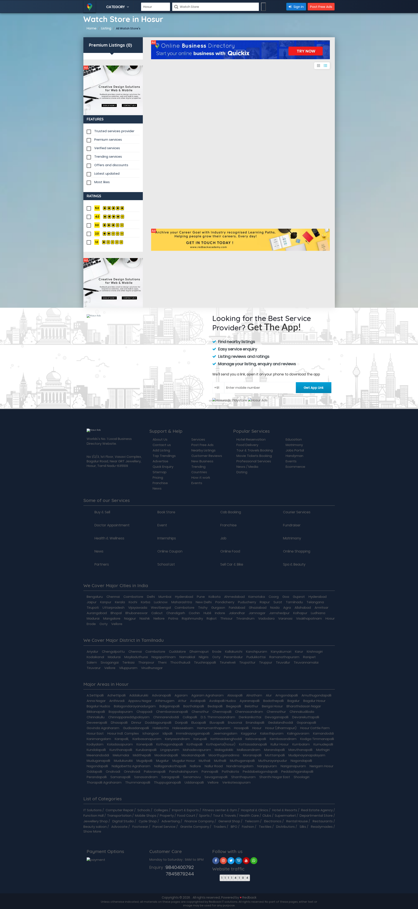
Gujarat (299, 596)
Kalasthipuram (271, 733)
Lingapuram (169, 749)
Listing (106, 28)
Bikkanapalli (96, 711)
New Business (202, 461)
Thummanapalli (137, 782)
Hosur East (95, 733)
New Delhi (204, 602)
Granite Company (194, 826)
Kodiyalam (95, 744)
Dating (241, 472)
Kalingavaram (298, 733)
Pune (201, 596)
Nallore (195, 766)
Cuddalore (177, 651)
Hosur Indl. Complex (123, 733)
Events (196, 483)
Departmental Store (316, 815)
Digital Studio (123, 821)
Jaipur (91, 602)
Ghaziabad (257, 607)
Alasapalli (235, 695)
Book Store (166, 512)
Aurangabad (97, 613)
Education (294, 439)
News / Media (247, 466)
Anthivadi (117, 700)
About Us (160, 439)
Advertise (160, 461)
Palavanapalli (154, 771)
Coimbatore (133, 596)
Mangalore (111, 618)
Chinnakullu (95, 717)
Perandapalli (97, 777)
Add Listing (161, 450)
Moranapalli (252, 755)
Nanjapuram (267, 766)
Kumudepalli (323, 744)
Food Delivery (247, 445)
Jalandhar (237, 613)
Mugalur (162, 760)
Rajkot (212, 618)
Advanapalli (161, 695)
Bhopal (116, 613)
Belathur (251, 706)
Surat (277, 602)
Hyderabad (184, 596)
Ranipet (309, 657)
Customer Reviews (206, 455)
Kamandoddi (323, 733)
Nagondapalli (301, 760)
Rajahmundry (192, 618)
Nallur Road (214, 766)
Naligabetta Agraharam (131, 766)
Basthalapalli (193, 706)
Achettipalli (116, 695)
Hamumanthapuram (213, 728)
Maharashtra (181, 602)
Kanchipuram (256, 651)
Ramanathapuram (284, 657)
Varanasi (285, 618)
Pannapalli (210, 771)
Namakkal (187, 657)
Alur (269, 695)
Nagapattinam (164, 657)
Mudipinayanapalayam (306, 755)
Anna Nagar (96, 700)
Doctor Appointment (112, 525)
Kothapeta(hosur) (220, 744)
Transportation (119, 815)
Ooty (103, 624)
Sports (204, 815)
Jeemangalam (225, 733)
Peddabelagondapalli (260, 771)
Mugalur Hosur (183, 760)
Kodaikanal (95, 657)
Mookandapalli (166, 755)
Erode (91, 624)
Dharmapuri (199, 651)
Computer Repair (119, 810)
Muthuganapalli (242, 760)
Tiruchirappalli (205, 662)
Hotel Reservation (251, 439)
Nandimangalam (239, 766)
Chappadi (144, 711)
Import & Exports (185, 810)
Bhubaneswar (136, 613)
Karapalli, (122, 739)
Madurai (93, 618)
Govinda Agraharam (103, 728)
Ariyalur (92, 651)
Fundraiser (292, 525)
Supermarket (285, 815)
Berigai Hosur (272, 706)
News (157, 488)
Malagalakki (224, 749)
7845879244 (171, 874)
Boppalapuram (121, 711)
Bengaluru (95, 596)
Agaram (181, 695)
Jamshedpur (279, 613)
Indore (220, 613)
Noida (275, 607)
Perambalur (233, 657)
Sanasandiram (146, 777)
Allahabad (303, 607)
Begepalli (233, 706)
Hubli (207, 613)
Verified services (107, 148)
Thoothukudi (180, 662)
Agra (287, 607)
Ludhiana (318, 613)
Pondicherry (224, 602)
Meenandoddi (98, 755)
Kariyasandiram (177, 739)
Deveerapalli (97, 722)
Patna (173, 618)
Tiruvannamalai (306, 662)
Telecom (252, 821)
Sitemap (160, 472)
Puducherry (247, 602)
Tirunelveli (228, 662)
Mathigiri (323, 749)
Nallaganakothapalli (170, 766)
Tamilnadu (294, 602)
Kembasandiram (283, 739)
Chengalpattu (113, 651)
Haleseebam (182, 728)
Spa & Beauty (294, 564)
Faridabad (237, 607)
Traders (220, 826)
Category (116, 6)
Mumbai (164, 596)
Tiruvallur (283, 662)
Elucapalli (198, 722)
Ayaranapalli (250, 700)
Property (167, 815)
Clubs (266, 815)
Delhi (151, 596)
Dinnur (136, 722)
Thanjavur (146, 662)
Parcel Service (164, 826)
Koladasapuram (120, 744)
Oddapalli (94, 771)
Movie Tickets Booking (254, 455)
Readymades (322, 826)
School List (166, 564)
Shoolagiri (301, 777)
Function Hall (93, 815)
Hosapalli (241, 728)
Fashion (248, 826)
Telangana (315, 602)
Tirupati (93, 607)
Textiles (265, 826)
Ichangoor (151, 733)
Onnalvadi (132, 771)
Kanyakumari (281, 651)
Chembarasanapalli (172, 711)
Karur (299, 651)
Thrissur (226, 618)
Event (162, 525)
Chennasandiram (249, 711)
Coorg (274, 596)
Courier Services (296, 512)
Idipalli (167, 733)
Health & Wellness (109, 538)
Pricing (158, 477)
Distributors (285, 826)
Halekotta (161, 728)
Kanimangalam (99, 739)
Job (223, 538)
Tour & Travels (224, 815)
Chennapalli (221, 711)
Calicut (157, 613)
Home (91, 28)
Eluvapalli (217, 722)
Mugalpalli (144, 760)
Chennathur (276, 711)
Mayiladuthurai (136, 657)
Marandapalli (274, 749)
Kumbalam (301, 744)
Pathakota (230, 771)
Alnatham (254, 695)
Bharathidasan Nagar (304, 706)
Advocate (119, 826)
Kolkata (215, 596)
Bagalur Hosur (314, 700)
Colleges (161, 810)
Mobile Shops (145, 815)
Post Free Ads (321, 6)
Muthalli (220, 760)
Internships (166, 538)
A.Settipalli (95, 695)
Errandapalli (255, 722)
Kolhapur (300, 613)
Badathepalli (273, 700)
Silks (303, 826)
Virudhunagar (152, 668)
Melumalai (121, 755)
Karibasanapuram (147, 739)
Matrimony (294, 445)
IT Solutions (92, 810)
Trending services (108, 156)
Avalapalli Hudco (222, 700)
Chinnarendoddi (166, 717)
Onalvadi (113, 771)
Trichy (202, 607)
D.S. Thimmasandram (218, 717)
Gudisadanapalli (136, 728)
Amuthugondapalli (316, 695)
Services (198, 439)
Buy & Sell (102, 512)
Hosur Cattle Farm (315, 728)
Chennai (113, 596)
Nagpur (130, 618)
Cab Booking (230, 512)
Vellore (116, 624)
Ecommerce (295, 466)
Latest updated (107, 173)
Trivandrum (245, 618)
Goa (285, 596)
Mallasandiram (248, 749)
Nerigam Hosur (321, 766)
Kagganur (248, 733)
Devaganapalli (276, 717)
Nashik (145, 618)
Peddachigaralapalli (297, 771)
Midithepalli (142, 755)
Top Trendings (164, 455)
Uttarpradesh (114, 607)
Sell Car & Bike (231, 564)
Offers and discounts (111, 165)
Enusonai (235, 722)
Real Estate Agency (317, 810)
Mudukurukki (123, 760)
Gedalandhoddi (280, 722)
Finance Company (199, 821)
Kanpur (105, 602)
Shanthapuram (243, 777)
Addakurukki (138, 695)
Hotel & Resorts (284, 810)
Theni (162, 662)
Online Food (230, 551)
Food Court (186, 815)
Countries (199, 472)
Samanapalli (120, 777)
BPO (234, 826)
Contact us (162, 445)
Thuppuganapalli (167, 782)
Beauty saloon (95, 826)
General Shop (229, 821)
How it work (200, 477)
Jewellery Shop (95, 821)
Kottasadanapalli (253, 744)
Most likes (102, 182)
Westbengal (161, 607)
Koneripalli (145, 744)
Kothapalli (194, 744)
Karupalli (200, 739)
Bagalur (293, 700)
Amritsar (321, 607)
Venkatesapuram (236, 782)
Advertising (171, 821)
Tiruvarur (94, 668)
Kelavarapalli (256, 739)
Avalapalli (198, 700)
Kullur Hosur (280, 744)
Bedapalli (215, 706)
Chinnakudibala (302, 711)
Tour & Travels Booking (254, 450)
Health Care (249, 815)
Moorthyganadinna (224, 755)
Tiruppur (265, 662)
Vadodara (266, 618)
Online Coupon (169, 551)
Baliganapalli (169, 706)
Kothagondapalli (169, 744)
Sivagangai (110, 662)
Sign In (298, 6)
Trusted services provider (114, 131)
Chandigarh (175, 613)
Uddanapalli (194, 782)
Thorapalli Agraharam (104, 782)
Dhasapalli (119, 722)
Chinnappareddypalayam (129, 717)
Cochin (194, 613)
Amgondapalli (286, 695)
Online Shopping (296, 551)
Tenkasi (128, 662)
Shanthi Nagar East (274, 777)
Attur (182, 700)
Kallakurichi (233, 651)
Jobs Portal (295, 450)
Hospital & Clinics (254, 810)
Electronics (272, 821)
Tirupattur (247, 662)
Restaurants (323, 821)
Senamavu (192, 777)
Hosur (330, 618)
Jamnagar (257, 613)
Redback (249, 897)
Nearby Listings (203, 450)
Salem (92, 662)
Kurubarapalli (146, 749)
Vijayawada (137, 607)
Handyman (294, 455)
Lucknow (161, 602)
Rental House (297, 821)
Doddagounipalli (158, 722)
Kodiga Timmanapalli (317, 739)
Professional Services (253, 461)
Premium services (108, 139)
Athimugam (164, 700)
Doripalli (181, 722)
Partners (101, 564)
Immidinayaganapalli (193, 733)
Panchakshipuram (183, 771)
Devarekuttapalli (305, 717)
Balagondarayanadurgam (135, 706)
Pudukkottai (256, 657)
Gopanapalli (306, 722)
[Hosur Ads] (113, 90)
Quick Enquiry (163, 466)
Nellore (159, 618)
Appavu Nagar (140, 700)
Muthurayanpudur (272, 760)
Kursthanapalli (121, 749)
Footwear (140, 826)
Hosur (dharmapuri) (281, 728)
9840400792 (179, 867)
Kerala (120, 602)
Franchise (160, 483)
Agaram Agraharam (207, 695)
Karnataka (256, 596)
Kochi (133, 602)
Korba (145, 602)
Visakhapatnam (309, 618)
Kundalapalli (96, 749)
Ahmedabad (234, 596)
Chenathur (200, 711)
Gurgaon (218, 607)
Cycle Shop (148, 821)
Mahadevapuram (197, 749)
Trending (198, 466)
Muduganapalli (98, 760)
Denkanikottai (250, 717)
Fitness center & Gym (220, 810)
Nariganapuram (293, 766)
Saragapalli (170, 777)
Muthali (204, 760)
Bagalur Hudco (98, 706)
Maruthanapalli (300, 749)
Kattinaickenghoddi (226, 739)
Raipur (265, 602)
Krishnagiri (315, 651)
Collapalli (190, 717)
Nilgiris (204, 657)
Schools (143, 810)
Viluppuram (128, 668)
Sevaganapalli (216, 777)
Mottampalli (275, 755)
